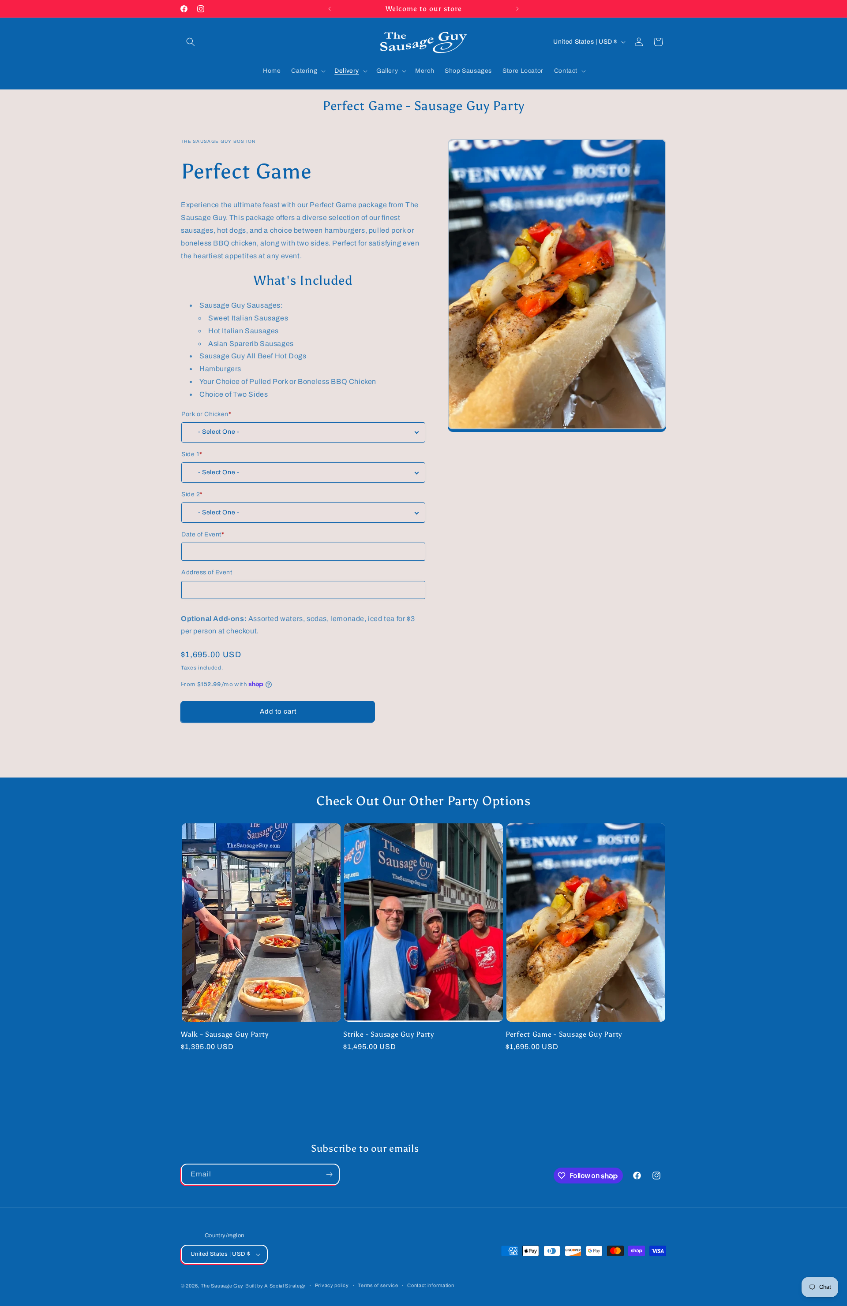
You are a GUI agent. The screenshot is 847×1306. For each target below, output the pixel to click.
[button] (190, 42)
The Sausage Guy (222, 1285)
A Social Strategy (285, 1285)
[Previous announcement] (329, 8)
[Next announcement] (517, 8)
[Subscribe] (329, 1174)
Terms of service (378, 1285)
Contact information (430, 1285)
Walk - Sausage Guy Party (224, 1034)
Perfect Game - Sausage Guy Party (564, 1034)
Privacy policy (332, 1285)
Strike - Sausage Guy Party (388, 1034)
